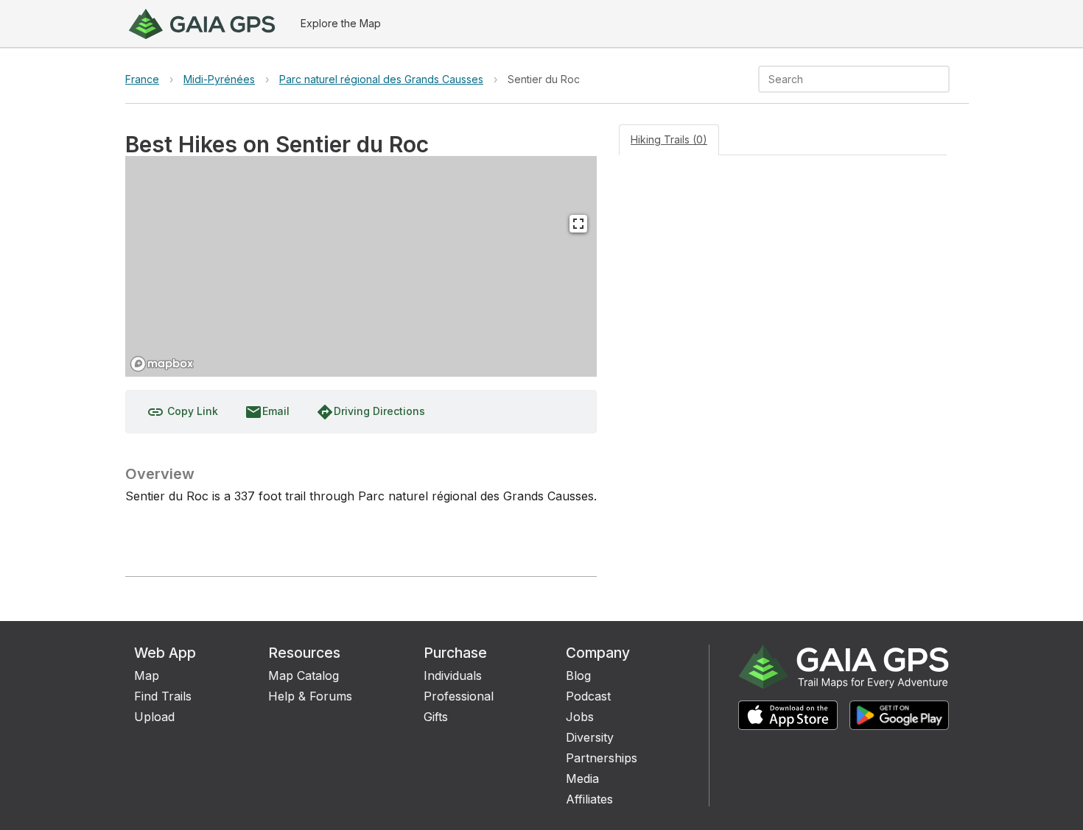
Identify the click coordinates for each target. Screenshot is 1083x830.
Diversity (590, 737)
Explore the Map (341, 23)
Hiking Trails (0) (669, 139)
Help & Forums (310, 696)
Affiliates (589, 799)
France (142, 79)
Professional (459, 696)
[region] (361, 266)
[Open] (943, 80)
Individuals (453, 675)
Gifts (436, 716)
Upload (154, 716)
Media (582, 778)
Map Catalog (303, 675)
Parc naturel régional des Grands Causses (381, 79)
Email (267, 412)
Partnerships (601, 758)
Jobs (580, 716)
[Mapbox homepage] (162, 363)
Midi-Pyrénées (219, 79)
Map (146, 675)
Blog (578, 675)
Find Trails (163, 696)
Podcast (588, 696)
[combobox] (842, 79)
